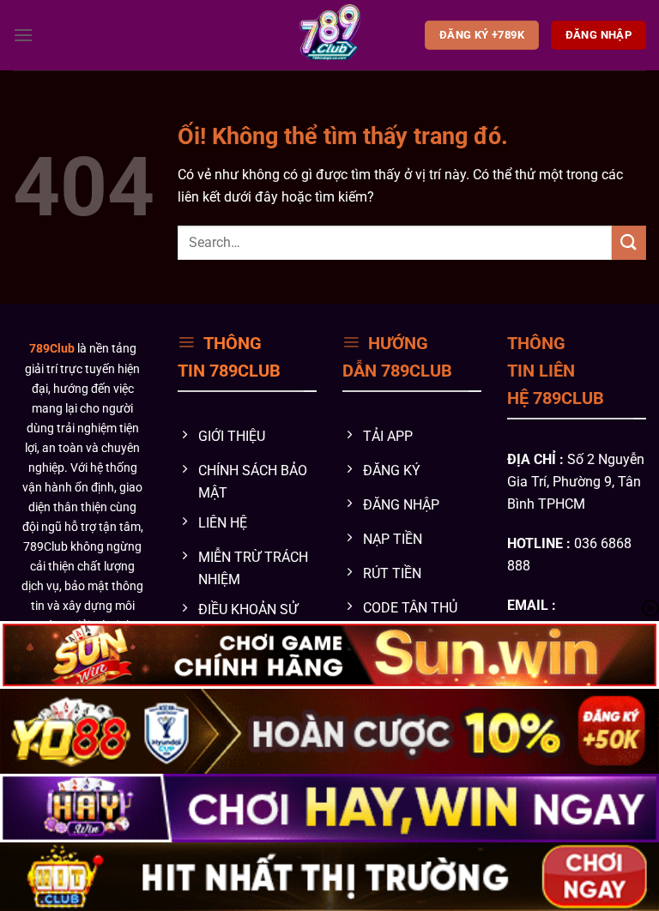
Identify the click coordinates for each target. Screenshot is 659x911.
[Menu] (23, 35)
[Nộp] (629, 242)
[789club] (330, 35)
